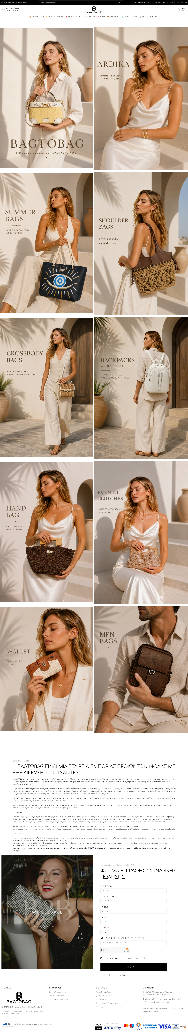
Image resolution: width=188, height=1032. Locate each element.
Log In (104, 975)
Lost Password (120, 975)
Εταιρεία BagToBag (104, 992)
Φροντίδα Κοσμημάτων (58, 999)
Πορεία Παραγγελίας (57, 992)
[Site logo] (94, 10)
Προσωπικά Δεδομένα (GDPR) (108, 1003)
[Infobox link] (10, 10)
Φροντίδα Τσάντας (56, 996)
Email (104, 917)
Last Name (107, 896)
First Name (107, 886)
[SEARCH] (120, 2)
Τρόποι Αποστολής (103, 996)
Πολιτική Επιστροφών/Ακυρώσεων (110, 1007)
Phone (104, 907)
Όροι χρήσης (101, 999)
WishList (170, 2)
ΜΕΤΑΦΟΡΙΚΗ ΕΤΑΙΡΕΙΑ (122, 938)
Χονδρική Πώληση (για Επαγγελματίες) (15, 2)
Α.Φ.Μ (104, 927)
